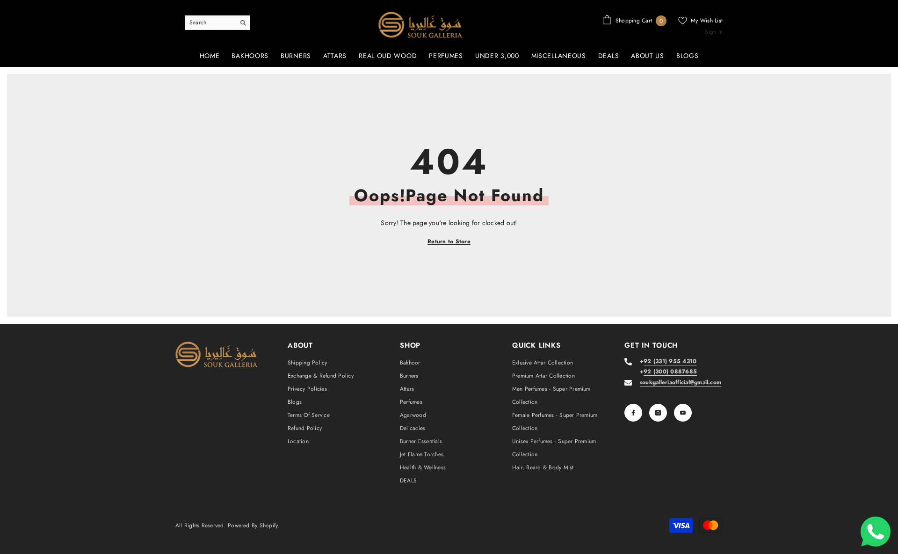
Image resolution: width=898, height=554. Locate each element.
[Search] (217, 22)
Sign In (714, 32)
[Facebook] (633, 413)
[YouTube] (683, 413)
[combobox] (210, 22)
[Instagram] (658, 413)
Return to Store (449, 241)
